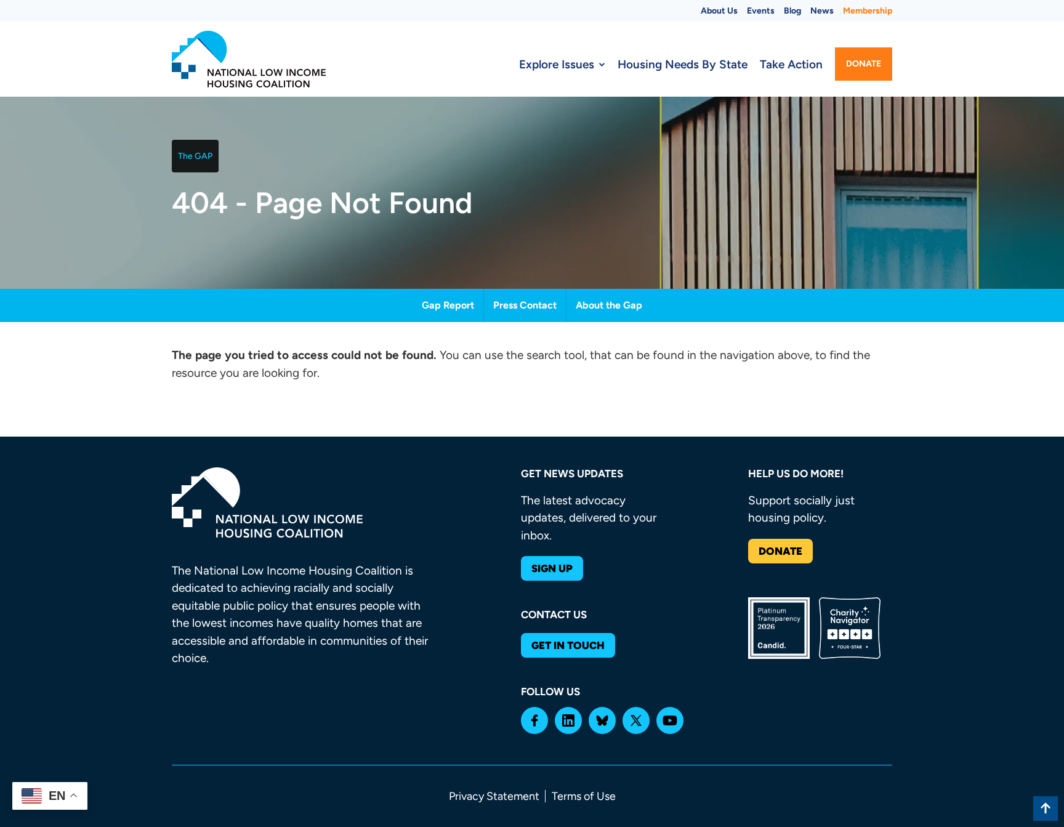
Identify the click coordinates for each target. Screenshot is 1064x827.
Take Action (791, 64)
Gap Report (448, 305)
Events (761, 11)
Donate (863, 63)
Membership (867, 11)
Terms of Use (584, 796)
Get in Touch (568, 645)
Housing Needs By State (683, 64)
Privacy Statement (494, 796)
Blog (792, 11)
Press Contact (525, 305)
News (822, 11)
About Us (719, 11)
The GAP (195, 156)
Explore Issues (556, 64)
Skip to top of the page (1045, 808)
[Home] (249, 59)
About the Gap (609, 305)
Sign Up (552, 568)
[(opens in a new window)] (534, 720)
